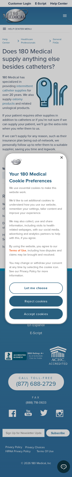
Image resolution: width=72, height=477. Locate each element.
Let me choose (35, 288)
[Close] (61, 157)
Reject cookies (36, 301)
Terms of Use (17, 250)
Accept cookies (36, 314)
